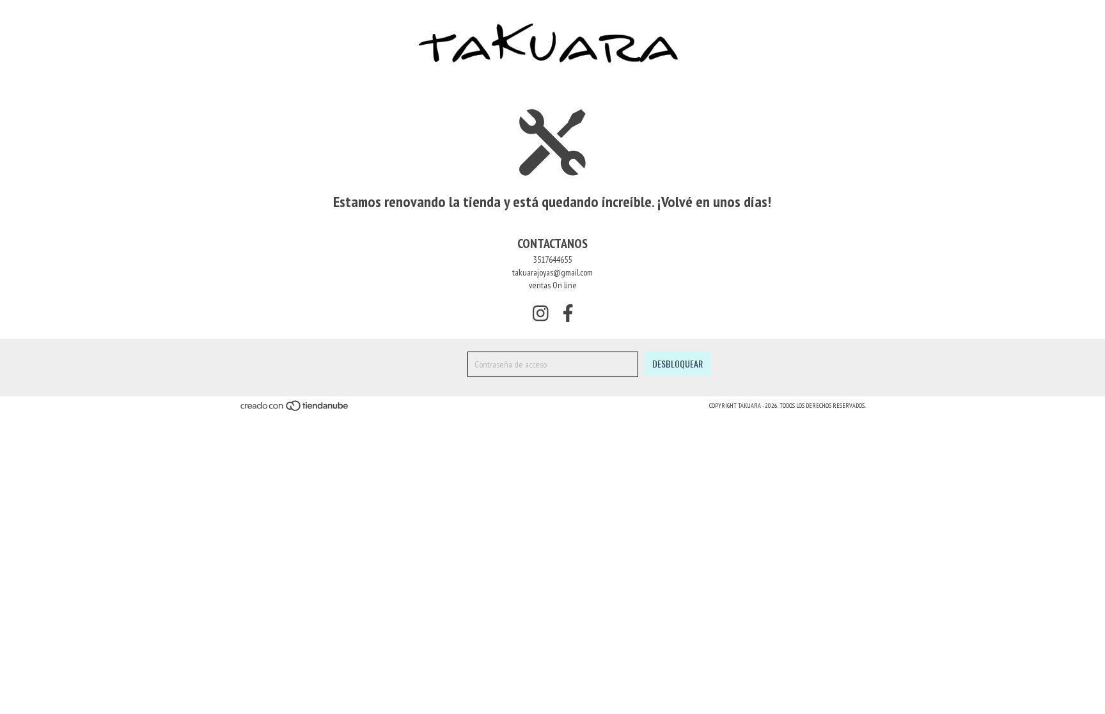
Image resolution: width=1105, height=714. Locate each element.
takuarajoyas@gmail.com (552, 272)
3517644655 (552, 259)
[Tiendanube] (295, 410)
